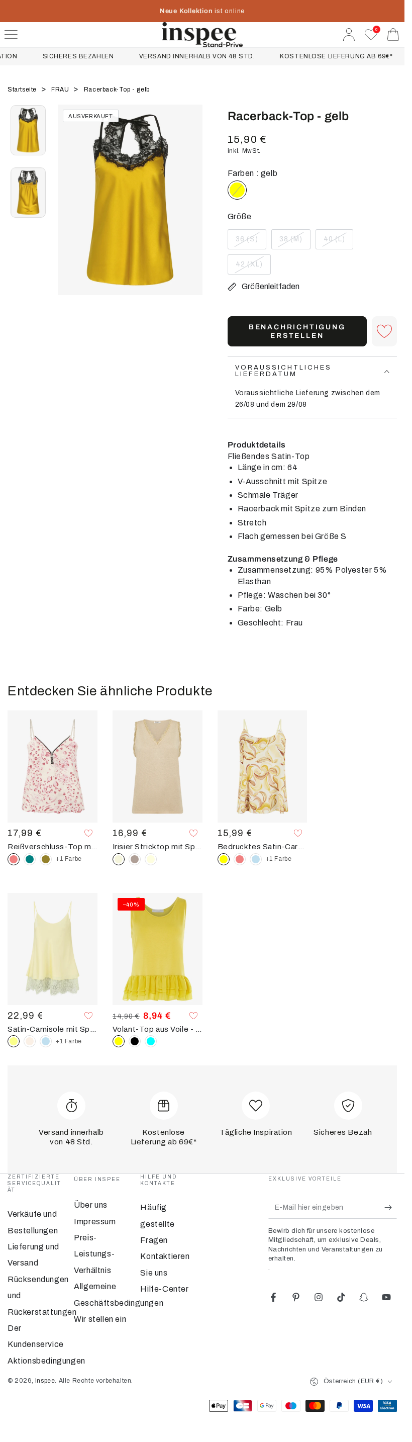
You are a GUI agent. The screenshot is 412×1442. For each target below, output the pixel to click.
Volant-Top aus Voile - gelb (157, 1029)
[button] (384, 331)
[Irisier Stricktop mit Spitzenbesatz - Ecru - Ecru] (151, 859)
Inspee (45, 1380)
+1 (69, 858)
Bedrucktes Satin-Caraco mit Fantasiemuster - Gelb (262, 847)
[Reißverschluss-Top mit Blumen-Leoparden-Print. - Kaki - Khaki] (46, 859)
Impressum (95, 1221)
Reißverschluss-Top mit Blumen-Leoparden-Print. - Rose (52, 847)
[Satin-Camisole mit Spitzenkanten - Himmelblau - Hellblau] (46, 1041)
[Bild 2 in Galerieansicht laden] (28, 192)
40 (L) (338, 242)
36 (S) (250, 242)
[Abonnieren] (390, 1207)
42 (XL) (253, 267)
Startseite (23, 89)
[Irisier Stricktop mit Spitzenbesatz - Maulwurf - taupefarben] (135, 859)
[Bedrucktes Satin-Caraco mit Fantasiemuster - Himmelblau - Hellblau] (256, 859)
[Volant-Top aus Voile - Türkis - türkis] (151, 1041)
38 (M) (295, 242)
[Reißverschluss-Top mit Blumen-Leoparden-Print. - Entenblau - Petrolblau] (30, 859)
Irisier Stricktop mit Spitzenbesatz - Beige (157, 847)
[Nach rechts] (189, 212)
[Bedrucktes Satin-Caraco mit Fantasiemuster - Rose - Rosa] (240, 859)
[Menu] (11, 35)
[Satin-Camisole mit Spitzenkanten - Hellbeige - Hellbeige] (30, 1041)
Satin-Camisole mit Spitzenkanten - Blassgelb (52, 1029)
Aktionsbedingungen (46, 1361)
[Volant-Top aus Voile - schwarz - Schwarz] (135, 1041)
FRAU (61, 89)
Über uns (91, 1205)
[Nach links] (70, 212)
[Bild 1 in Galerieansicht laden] (28, 130)
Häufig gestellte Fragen (157, 1223)
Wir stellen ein (100, 1319)
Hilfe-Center (164, 1289)
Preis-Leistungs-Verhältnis (94, 1254)
